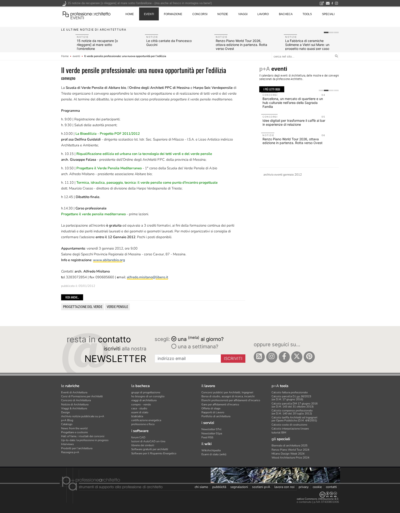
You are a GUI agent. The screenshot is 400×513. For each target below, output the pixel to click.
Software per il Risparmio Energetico (153, 453)
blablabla (137, 416)
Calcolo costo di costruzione (289, 424)
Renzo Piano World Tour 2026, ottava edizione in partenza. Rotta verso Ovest (241, 45)
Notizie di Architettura (74, 404)
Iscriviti (233, 358)
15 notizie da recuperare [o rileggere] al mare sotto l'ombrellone (97, 45)
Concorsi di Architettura (76, 400)
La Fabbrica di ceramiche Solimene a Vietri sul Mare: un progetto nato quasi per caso (307, 45)
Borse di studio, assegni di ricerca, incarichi (228, 396)
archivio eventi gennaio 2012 (282, 175)
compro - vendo (141, 404)
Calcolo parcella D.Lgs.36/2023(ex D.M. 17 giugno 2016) (291, 397)
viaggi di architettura (143, 400)
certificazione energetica (146, 420)
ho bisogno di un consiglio (148, 396)
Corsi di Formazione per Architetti (82, 396)
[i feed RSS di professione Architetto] (259, 356)
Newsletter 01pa (211, 433)
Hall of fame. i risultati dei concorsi (82, 436)
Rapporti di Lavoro (212, 412)
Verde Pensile (117, 307)
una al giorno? (201, 338)
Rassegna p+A (70, 452)
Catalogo (66, 424)
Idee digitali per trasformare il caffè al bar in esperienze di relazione (292, 122)
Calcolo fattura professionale (290, 392)
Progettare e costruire (74, 432)
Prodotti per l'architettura (76, 448)
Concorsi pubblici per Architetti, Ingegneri (227, 392)
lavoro (263, 14)
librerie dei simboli (142, 445)
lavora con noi (284, 487)
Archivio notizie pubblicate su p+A (82, 416)
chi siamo (201, 487)
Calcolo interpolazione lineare (290, 428)
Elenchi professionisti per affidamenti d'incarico (230, 400)
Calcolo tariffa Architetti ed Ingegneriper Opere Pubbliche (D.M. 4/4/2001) (294, 419)
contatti (331, 487)
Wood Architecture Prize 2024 (290, 457)
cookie (317, 487)
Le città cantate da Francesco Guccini (169, 43)
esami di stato (139, 412)
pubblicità (219, 487)
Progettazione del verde (82, 307)
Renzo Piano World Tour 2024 (290, 450)
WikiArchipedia (211, 450)
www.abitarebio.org (109, 260)
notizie (222, 14)
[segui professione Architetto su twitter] (296, 356)
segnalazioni (239, 487)
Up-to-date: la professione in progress (85, 440)
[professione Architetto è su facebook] (284, 356)
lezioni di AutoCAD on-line (148, 441)
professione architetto (87, 13)
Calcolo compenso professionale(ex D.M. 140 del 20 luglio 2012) (292, 412)
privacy (304, 487)
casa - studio (139, 408)
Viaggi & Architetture (74, 408)
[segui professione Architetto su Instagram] (271, 356)
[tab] (326, 32)
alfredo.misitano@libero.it (147, 277)
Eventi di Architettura (74, 392)
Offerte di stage (210, 408)
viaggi (242, 14)
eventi (77, 18)
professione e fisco (143, 424)
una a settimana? (197, 346)
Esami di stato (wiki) (213, 454)
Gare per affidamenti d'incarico (220, 404)
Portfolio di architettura (215, 416)
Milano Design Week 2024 (288, 453)
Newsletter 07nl (211, 429)
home (129, 14)
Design (65, 412)
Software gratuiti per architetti (149, 449)
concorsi (199, 14)
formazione (173, 14)
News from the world (74, 428)
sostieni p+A (261, 487)
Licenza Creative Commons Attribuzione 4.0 (311, 499)
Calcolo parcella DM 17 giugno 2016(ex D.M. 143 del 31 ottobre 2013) (295, 405)
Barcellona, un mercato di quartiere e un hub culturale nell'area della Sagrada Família (291, 103)
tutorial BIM (279, 432)
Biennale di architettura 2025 (289, 445)
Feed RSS (207, 437)
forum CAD (138, 437)
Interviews (67, 444)
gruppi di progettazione (145, 392)
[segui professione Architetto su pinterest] (309, 356)
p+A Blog (67, 420)
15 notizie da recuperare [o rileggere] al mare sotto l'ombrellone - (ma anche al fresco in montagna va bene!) (140, 3)
